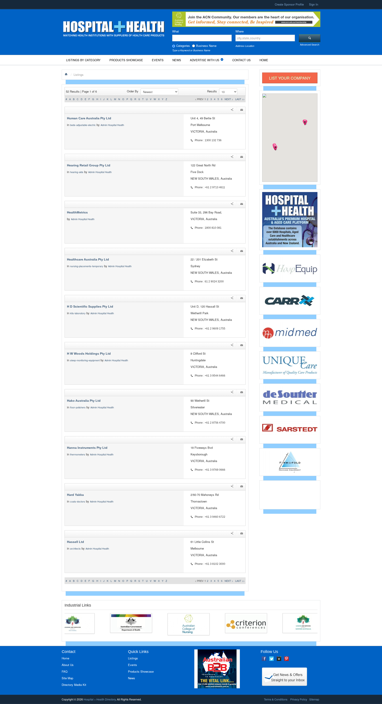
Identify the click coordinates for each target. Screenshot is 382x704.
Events (158, 60)
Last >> (239, 99)
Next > (229, 99)
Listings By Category (83, 60)
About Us (68, 665)
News (176, 60)
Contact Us (241, 60)
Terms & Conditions (275, 699)
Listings (133, 658)
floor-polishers (78, 407)
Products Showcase (126, 60)
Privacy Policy (298, 699)
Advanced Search (309, 44)
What (175, 31)
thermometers (77, 454)
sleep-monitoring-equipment (85, 360)
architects (75, 548)
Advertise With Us (204, 60)
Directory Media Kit (74, 685)
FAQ (64, 671)
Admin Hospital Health (112, 125)
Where (239, 31)
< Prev (199, 99)
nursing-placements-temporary (86, 266)
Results (212, 91)
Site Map (67, 678)
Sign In (313, 4)
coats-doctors (77, 501)
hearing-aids (76, 172)
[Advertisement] (289, 494)
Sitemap (314, 699)
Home (264, 60)
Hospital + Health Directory (100, 699)
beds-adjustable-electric (83, 125)
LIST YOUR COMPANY (290, 78)
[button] (275, 148)
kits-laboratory (78, 313)
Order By (132, 91)
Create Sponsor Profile (289, 4)
